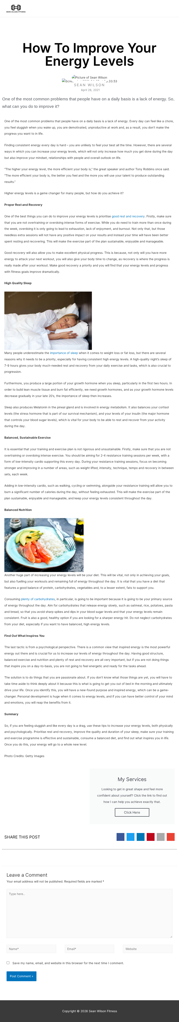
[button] (120, 837)
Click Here (132, 812)
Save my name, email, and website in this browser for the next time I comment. (68, 963)
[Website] (147, 950)
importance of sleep (64, 353)
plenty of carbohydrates (38, 599)
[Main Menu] (170, 8)
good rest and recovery (128, 216)
